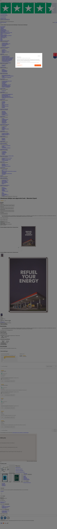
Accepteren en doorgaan (38, 65)
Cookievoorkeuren (19, 65)
